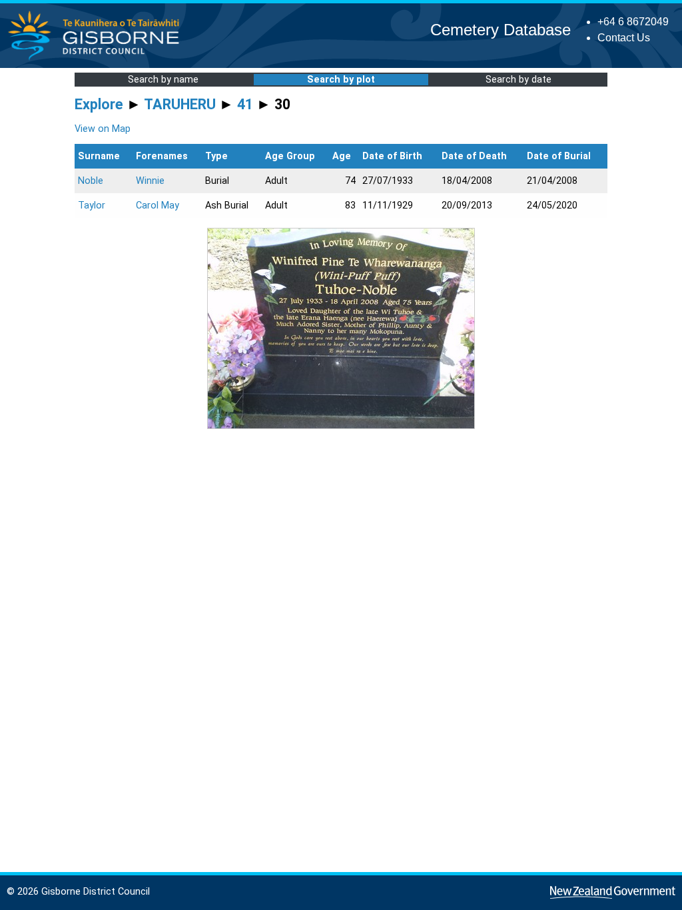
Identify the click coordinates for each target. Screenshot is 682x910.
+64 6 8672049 (633, 21)
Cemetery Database (500, 30)
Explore (99, 104)
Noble (90, 181)
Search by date (518, 79)
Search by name (163, 79)
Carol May (157, 205)
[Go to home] (97, 59)
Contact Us (623, 37)
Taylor (91, 205)
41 (245, 104)
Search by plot (341, 79)
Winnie (150, 181)
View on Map (103, 129)
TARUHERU (180, 104)
